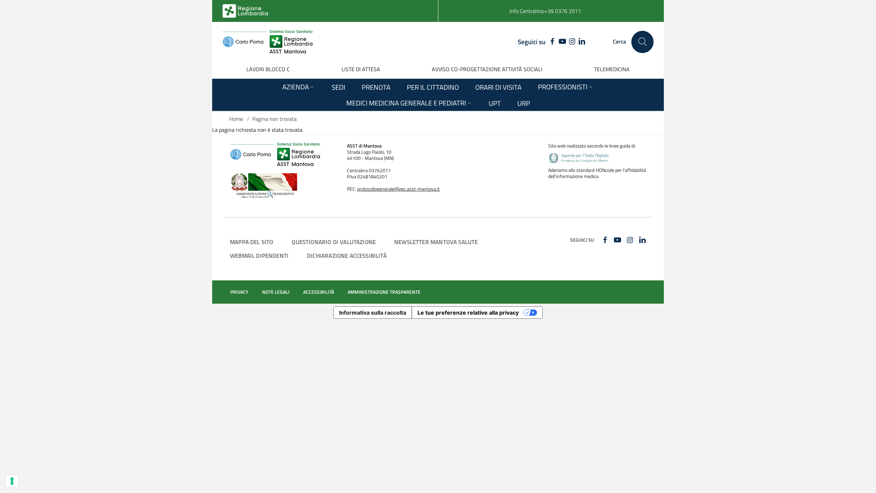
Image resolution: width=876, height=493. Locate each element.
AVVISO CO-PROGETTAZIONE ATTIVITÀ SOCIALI (487, 69)
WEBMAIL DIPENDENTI (259, 255)
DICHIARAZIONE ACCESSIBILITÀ (347, 255)
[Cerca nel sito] (642, 42)
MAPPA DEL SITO (251, 241)
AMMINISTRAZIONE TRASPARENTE (384, 292)
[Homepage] (267, 41)
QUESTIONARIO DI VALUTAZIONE (334, 241)
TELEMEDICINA (612, 69)
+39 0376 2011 (562, 11)
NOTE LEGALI (275, 292)
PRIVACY (239, 292)
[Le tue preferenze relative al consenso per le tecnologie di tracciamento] (11, 481)
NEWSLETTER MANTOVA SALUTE (436, 241)
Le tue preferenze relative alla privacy (468, 312)
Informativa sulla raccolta (372, 312)
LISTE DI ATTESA (361, 69)
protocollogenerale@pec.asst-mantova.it (398, 189)
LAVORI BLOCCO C (268, 69)
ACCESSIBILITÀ (318, 292)
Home (236, 119)
